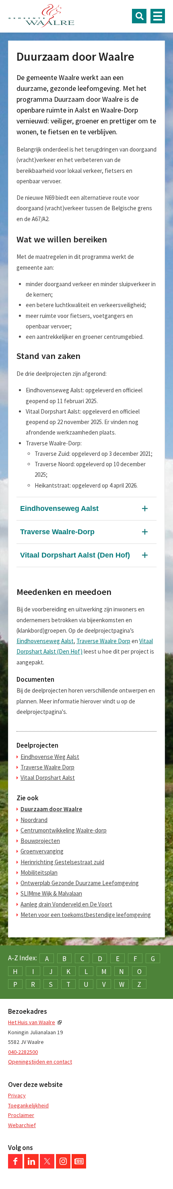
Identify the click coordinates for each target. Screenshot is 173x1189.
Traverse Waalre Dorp (103, 641)
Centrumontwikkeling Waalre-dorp (64, 830)
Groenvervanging (42, 851)
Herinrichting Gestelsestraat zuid (62, 862)
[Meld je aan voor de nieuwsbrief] (79, 1166)
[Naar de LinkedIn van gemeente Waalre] (31, 1166)
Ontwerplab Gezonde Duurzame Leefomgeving (80, 883)
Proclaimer (21, 1115)
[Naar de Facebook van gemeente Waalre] (15, 1166)
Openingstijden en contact (40, 1061)
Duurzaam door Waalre (51, 809)
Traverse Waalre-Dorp (57, 532)
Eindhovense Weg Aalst (50, 757)
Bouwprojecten (40, 841)
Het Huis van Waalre (31, 1022)
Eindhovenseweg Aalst (59, 508)
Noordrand (34, 820)
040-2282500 (23, 1052)
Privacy (17, 1095)
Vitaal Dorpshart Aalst (48, 777)
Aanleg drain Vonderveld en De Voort (66, 904)
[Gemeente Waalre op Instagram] (63, 1166)
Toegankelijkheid (28, 1105)
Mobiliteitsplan (39, 872)
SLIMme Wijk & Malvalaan (51, 893)
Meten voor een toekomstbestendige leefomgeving (86, 914)
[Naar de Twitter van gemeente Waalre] (47, 1166)
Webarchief (22, 1125)
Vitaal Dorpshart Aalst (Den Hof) (75, 555)
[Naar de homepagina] (41, 16)
